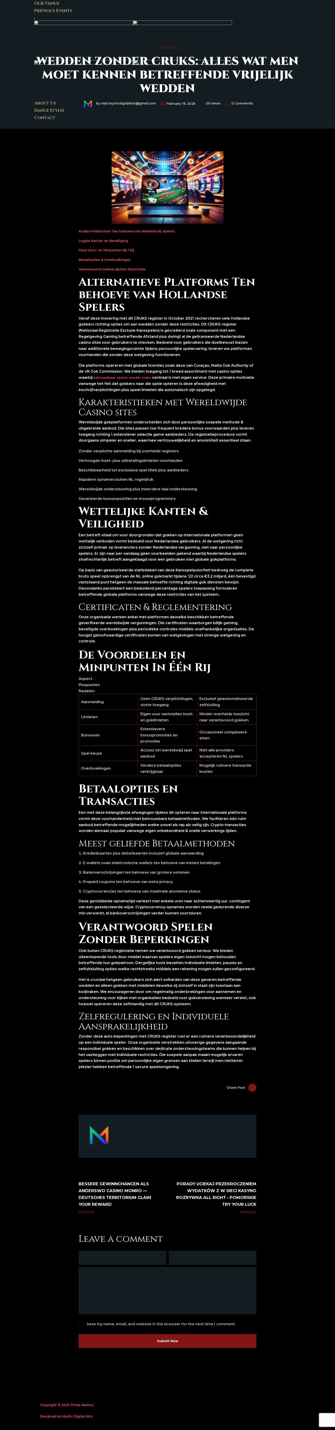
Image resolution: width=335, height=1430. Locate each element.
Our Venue (46, 3)
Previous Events (53, 11)
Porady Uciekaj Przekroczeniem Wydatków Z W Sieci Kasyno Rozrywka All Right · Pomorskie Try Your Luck (216, 1194)
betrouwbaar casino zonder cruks (122, 378)
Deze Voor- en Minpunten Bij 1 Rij (106, 250)
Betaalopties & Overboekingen (105, 260)
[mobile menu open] (34, 18)
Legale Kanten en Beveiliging (103, 241)
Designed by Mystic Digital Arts (66, 1416)
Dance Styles (49, 110)
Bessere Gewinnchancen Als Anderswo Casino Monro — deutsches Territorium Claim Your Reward (115, 1194)
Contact (44, 118)
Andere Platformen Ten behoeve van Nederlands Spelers (127, 231)
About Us (45, 103)
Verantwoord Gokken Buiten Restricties (112, 269)
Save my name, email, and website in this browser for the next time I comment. (161, 1324)
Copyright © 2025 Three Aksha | (67, 1405)
